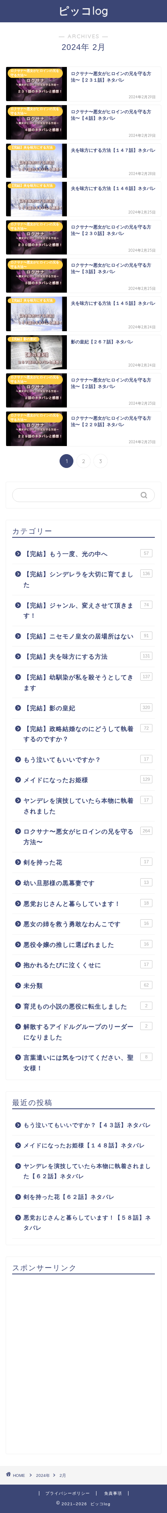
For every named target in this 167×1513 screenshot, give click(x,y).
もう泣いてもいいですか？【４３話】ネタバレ (87, 1125)
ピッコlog (83, 10)
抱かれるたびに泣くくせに (86, 964)
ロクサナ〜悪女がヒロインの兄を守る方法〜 (87, 836)
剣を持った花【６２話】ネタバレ (69, 1197)
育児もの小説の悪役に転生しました (86, 1006)
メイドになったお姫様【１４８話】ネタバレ (84, 1145)
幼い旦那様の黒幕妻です (86, 882)
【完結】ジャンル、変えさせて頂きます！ (86, 610)
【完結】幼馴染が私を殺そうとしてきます (87, 682)
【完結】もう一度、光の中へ (86, 553)
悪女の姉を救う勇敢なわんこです (86, 923)
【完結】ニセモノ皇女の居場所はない (86, 636)
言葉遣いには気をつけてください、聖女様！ (86, 1062)
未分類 (86, 985)
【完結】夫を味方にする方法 (87, 656)
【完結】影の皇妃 (87, 708)
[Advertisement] (83, 1364)
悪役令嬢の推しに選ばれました (86, 944)
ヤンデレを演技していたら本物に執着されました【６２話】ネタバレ (87, 1171)
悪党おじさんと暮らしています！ (86, 903)
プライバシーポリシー (67, 1493)
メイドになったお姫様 (87, 779)
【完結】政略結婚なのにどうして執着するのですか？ (86, 734)
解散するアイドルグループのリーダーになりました (86, 1032)
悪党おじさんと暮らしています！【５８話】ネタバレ (87, 1223)
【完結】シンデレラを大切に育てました (87, 579)
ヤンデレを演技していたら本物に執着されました (86, 806)
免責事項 (113, 1493)
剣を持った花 (86, 862)
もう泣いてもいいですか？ (86, 759)
